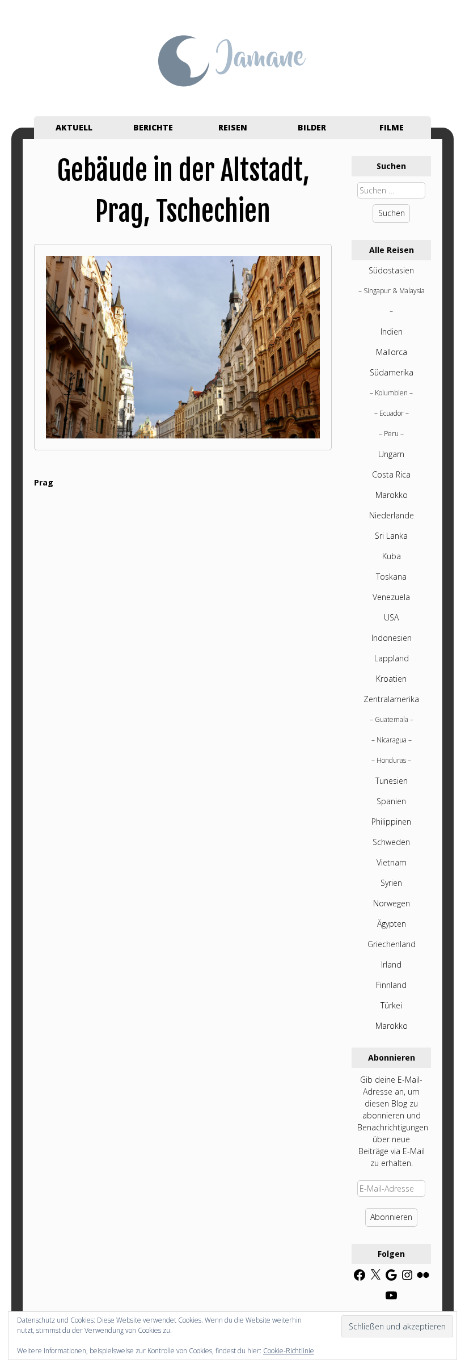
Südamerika (391, 372)
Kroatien (391, 678)
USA (391, 617)
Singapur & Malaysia (394, 290)
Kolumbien (391, 393)
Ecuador (391, 413)
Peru (391, 433)
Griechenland (391, 944)
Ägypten (391, 923)
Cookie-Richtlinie (288, 1351)
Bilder (312, 127)
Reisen (232, 127)
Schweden (391, 842)
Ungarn (391, 454)
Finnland (391, 984)
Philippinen (391, 821)
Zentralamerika (391, 699)
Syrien (391, 882)
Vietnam (392, 862)
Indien (392, 331)
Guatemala (391, 719)
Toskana (391, 576)
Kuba (391, 556)
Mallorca (391, 352)
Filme (391, 127)
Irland (391, 964)
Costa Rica (391, 474)
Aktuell (74, 127)
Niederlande (391, 515)
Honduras (391, 760)
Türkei (391, 1005)
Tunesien (391, 780)
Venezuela (391, 597)
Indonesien (391, 637)
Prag (43, 482)
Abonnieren (391, 1216)
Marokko (391, 494)
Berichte (153, 127)
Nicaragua (392, 740)
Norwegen (391, 903)
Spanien (391, 801)
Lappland (391, 658)
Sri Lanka (391, 535)
